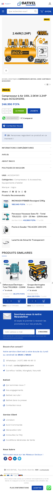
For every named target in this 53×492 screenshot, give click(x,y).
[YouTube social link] (10, 458)
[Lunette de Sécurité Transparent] (6, 243)
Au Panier (19, 111)
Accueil (5, 79)
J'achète (34, 111)
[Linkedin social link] (19, 191)
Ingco (13, 187)
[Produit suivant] (50, 84)
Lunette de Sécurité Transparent (28, 240)
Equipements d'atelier (12, 183)
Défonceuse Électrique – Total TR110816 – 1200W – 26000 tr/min (14, 287)
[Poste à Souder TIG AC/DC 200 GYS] (6, 230)
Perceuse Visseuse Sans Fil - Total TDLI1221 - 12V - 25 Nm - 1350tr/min (30, 215)
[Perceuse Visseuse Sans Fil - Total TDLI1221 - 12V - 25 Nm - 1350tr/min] (6, 217)
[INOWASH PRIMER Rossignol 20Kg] (6, 203)
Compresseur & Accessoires (27, 179)
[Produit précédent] (45, 84)
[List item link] (26, 360)
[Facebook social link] (10, 191)
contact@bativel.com (24, 365)
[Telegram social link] (25, 191)
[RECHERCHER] (35, 11)
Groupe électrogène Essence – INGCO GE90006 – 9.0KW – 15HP (38, 287)
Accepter (37, 488)
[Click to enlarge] (6, 70)
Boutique (13, 79)
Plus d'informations (19, 488)
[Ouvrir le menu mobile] (3, 11)
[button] (14, 301)
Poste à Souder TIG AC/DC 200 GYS (29, 227)
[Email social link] (13, 191)
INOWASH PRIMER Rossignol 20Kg (28, 200)
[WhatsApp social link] (22, 191)
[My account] (49, 3)
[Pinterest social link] (16, 191)
